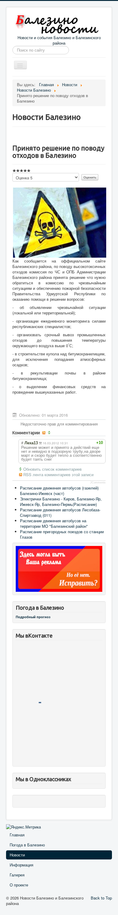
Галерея (17, 875)
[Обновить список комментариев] (50, 432)
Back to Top (101, 898)
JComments (98, 482)
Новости (17, 855)
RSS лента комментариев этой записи (58, 474)
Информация (21, 865)
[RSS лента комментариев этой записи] (44, 432)
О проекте (19, 885)
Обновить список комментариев (52, 469)
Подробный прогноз (33, 617)
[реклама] (59, 568)
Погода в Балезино (27, 845)
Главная (17, 835)
